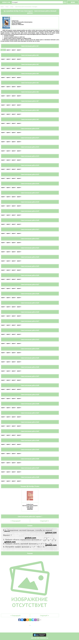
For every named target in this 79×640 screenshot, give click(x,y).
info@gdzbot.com (44, 638)
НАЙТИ (64, 2)
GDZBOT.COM (6, 2)
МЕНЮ (73, 2)
